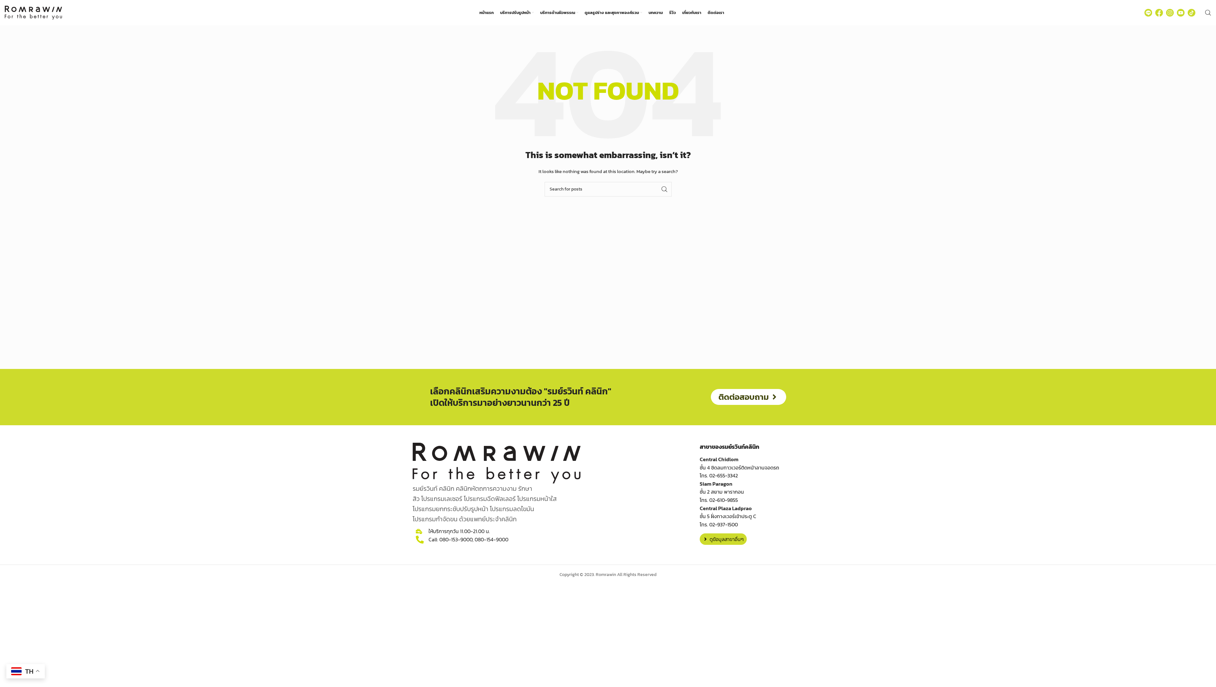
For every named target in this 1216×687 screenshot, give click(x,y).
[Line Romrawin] (1148, 13)
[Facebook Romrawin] (1159, 13)
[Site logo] (33, 12)
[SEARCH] (664, 189)
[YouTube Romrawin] (1181, 13)
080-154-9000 (491, 539)
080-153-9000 (455, 539)
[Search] (1208, 12)
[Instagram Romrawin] (1170, 13)
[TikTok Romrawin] (1191, 13)
